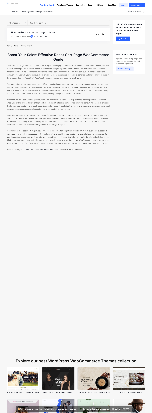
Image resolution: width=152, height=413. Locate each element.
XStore (100, 5)
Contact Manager (124, 69)
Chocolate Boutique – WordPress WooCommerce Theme (129, 392)
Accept (126, 409)
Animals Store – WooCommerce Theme (23, 392)
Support (79, 5)
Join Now (124, 39)
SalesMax (112, 5)
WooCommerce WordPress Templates (42, 149)
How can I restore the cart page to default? (34, 32)
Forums (15, 12)
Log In (123, 5)
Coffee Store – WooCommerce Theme (93, 392)
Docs (90, 5)
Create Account (137, 5)
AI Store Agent (47, 5)
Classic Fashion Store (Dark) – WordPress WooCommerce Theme (58, 392)
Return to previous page (136, 12)
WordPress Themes (65, 5)
